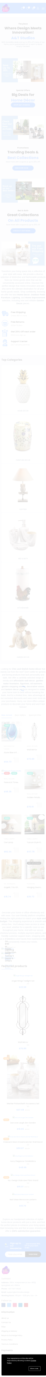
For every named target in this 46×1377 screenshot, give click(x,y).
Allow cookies (35, 1369)
